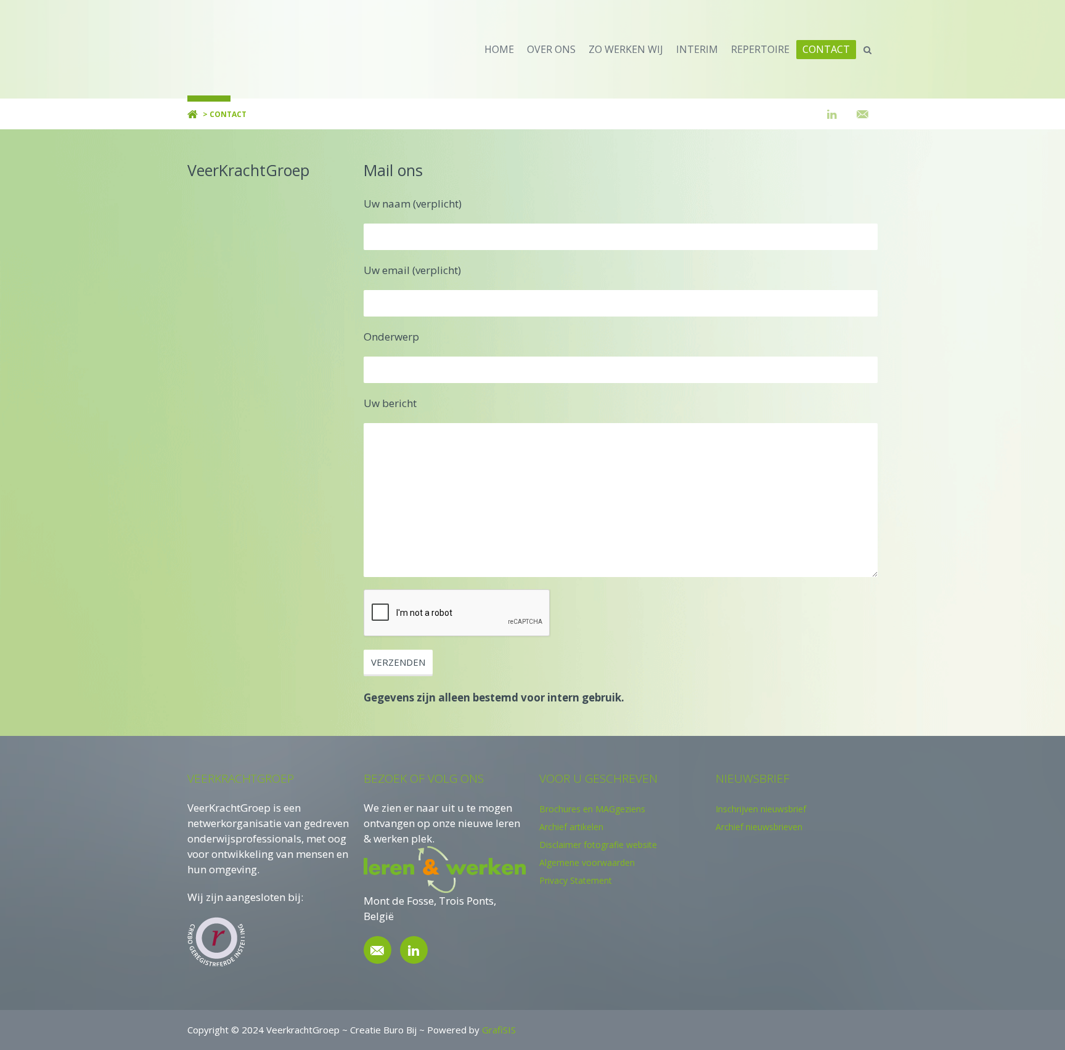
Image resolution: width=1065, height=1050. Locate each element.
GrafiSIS (499, 1030)
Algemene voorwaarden (587, 862)
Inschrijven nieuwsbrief (761, 809)
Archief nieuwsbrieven (759, 827)
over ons (551, 49)
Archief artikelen (571, 827)
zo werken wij (626, 49)
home (499, 49)
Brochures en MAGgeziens (592, 809)
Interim (697, 49)
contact (826, 49)
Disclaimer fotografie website (598, 844)
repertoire (760, 49)
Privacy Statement (575, 880)
